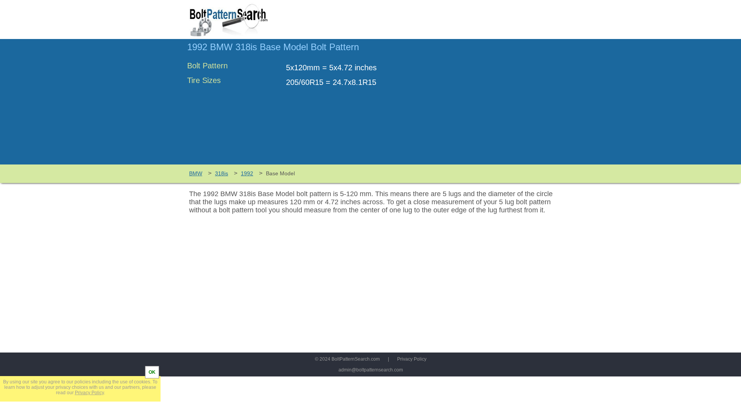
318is (221, 173)
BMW (195, 173)
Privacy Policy (411, 359)
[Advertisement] (489, 105)
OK (152, 372)
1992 (247, 173)
